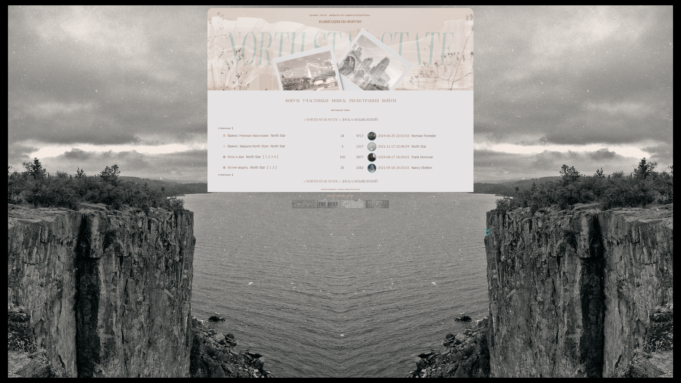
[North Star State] (377, 207)
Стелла (428, 47)
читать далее (230, 86)
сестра (251, 47)
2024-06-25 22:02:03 (393, 136)
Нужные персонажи (254, 135)
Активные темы (340, 109)
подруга (237, 47)
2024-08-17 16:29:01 (393, 157)
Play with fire (451, 27)
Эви (223, 27)
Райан (234, 27)
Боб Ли (334, 80)
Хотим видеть (238, 167)
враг (224, 47)
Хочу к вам (236, 157)
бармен (264, 47)
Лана (454, 47)
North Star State (322, 120)
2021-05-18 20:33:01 (393, 167)
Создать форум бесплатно (349, 189)
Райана (254, 63)
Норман (414, 47)
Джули (347, 80)
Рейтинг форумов (328, 189)
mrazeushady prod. (340, 195)
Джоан (442, 47)
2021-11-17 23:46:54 (393, 146)
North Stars (260, 146)
